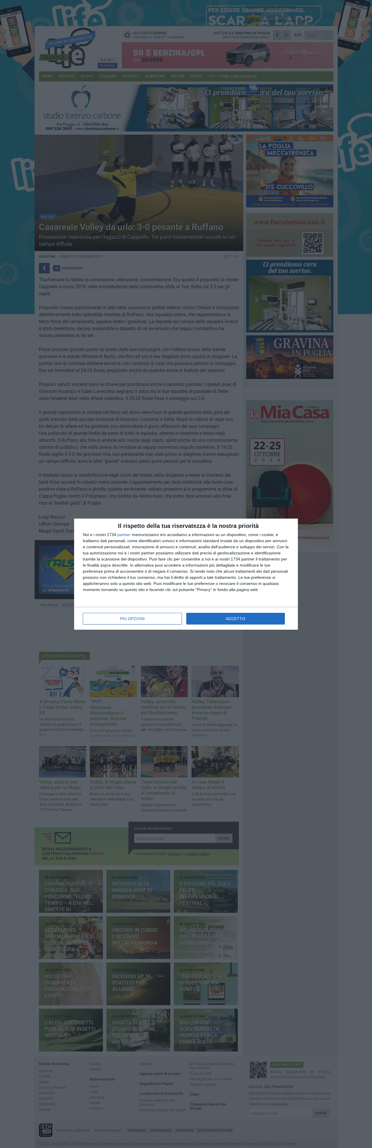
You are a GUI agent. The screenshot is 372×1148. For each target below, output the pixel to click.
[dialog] (186, 574)
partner (124, 535)
